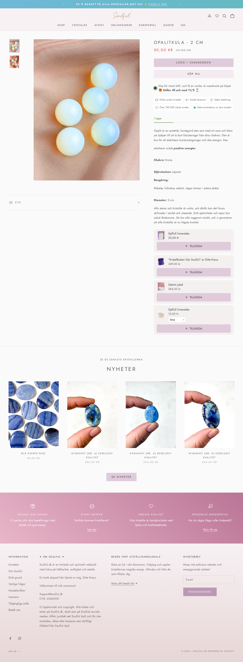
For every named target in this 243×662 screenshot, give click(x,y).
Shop (61, 25)
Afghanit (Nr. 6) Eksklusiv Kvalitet (92, 455)
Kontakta (14, 565)
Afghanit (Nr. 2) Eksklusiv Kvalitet (209, 455)
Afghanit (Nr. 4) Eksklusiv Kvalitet (151, 455)
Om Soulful (15, 571)
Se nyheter (121, 477)
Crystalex (79, 25)
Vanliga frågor (17, 584)
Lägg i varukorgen (193, 62)
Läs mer (91, 530)
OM (183, 25)
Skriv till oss (210, 530)
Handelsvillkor (17, 590)
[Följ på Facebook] (10, 638)
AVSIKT (99, 25)
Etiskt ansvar (92, 514)
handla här (157, 4)
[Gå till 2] (14, 61)
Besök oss (14, 610)
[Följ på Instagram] (19, 638)
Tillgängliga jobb (19, 603)
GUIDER (168, 25)
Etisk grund (15, 577)
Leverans (14, 597)
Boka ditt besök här (122, 583)
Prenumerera (200, 592)
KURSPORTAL (147, 25)
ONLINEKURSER (121, 25)
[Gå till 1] (14, 45)
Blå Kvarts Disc (33, 453)
